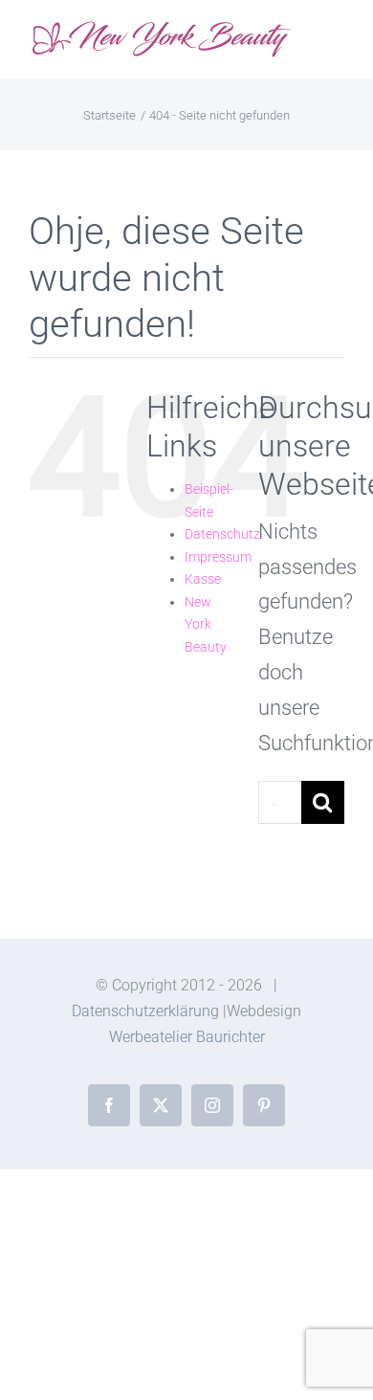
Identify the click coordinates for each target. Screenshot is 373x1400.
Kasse (203, 579)
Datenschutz (222, 534)
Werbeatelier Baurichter (187, 1037)
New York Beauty (206, 624)
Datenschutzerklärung (145, 1011)
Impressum (218, 557)
